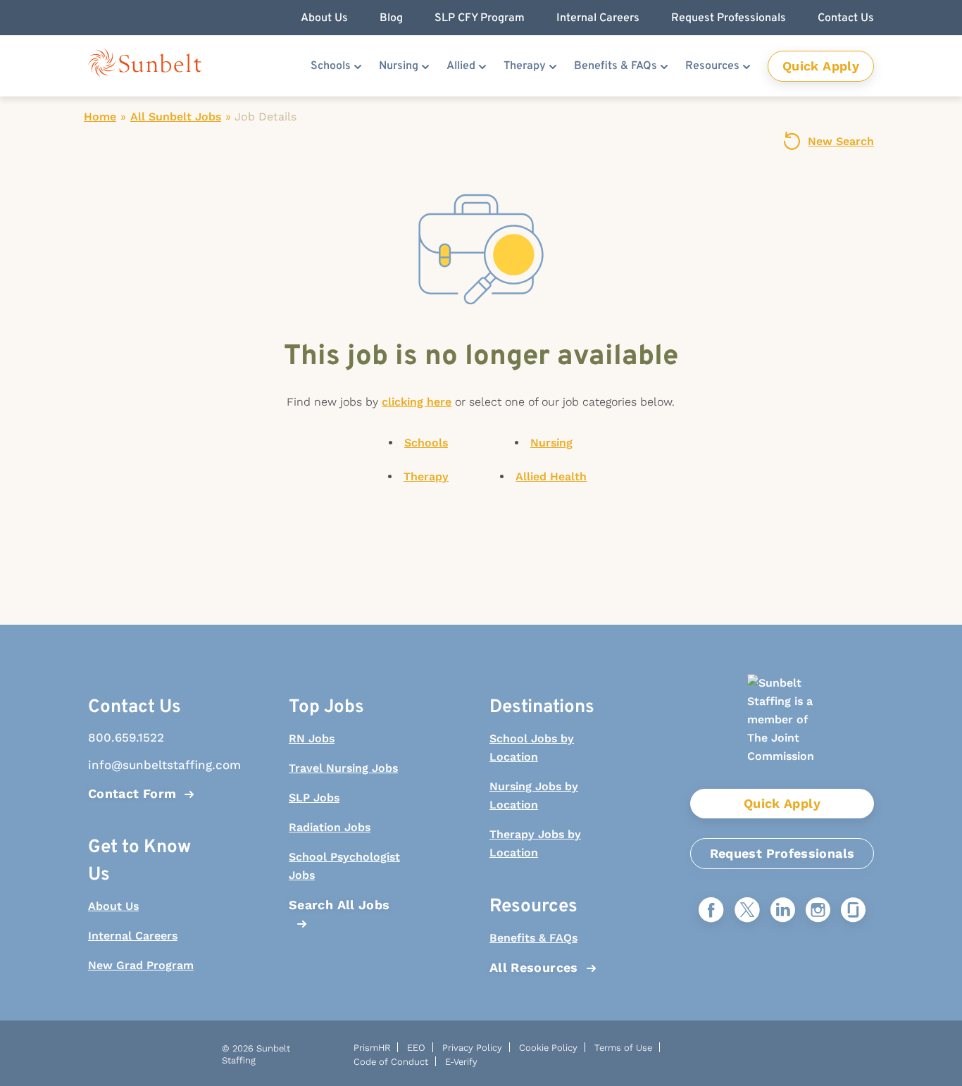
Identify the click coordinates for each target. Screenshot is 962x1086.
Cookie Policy (548, 1047)
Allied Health (551, 476)
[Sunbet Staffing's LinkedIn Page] (782, 911)
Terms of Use (623, 1047)
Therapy (525, 66)
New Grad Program (141, 965)
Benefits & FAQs (615, 66)
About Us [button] (324, 18)
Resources (712, 66)
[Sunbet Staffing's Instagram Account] (818, 911)
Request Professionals (782, 853)
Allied (460, 66)
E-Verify (461, 1061)
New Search (841, 141)
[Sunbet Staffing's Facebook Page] (711, 911)
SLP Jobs (314, 797)
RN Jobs (312, 738)
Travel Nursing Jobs (343, 768)
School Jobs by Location (531, 747)
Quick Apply (820, 65)
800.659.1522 (126, 737)
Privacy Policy (472, 1047)
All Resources (533, 967)
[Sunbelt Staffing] (144, 66)
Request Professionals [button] (728, 18)
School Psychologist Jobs (344, 866)
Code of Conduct (391, 1061)
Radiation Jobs (329, 827)
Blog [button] (391, 18)
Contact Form (132, 793)
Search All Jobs (339, 904)
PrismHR (372, 1047)
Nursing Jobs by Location (533, 795)
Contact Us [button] (846, 18)
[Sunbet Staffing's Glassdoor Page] (853, 911)
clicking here (416, 401)
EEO (416, 1047)
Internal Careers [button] (597, 18)
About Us (113, 906)
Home (100, 116)
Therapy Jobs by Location (535, 843)
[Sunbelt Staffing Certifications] (781, 731)
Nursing (398, 66)
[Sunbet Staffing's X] (747, 911)
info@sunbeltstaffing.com (146, 765)
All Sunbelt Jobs (175, 116)
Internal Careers (132, 935)
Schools (331, 66)
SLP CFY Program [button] (480, 18)
